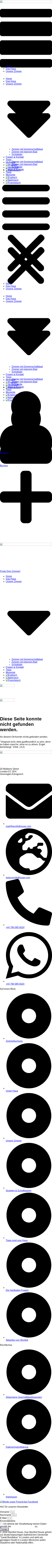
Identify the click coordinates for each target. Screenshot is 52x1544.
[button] (26, 227)
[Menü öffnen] (26, 61)
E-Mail (3, 1518)
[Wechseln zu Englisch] (11, 165)
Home (9, 66)
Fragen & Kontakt (15, 157)
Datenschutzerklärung (23, 1526)
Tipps (8, 159)
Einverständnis (7, 1521)
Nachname (6, 1515)
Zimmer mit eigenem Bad (24, 152)
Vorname (5, 1512)
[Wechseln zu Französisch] (13, 170)
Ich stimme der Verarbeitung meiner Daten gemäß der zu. (23, 1525)
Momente (10, 162)
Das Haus (11, 68)
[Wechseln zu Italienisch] (12, 167)
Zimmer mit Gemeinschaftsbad (27, 149)
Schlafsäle (17, 154)
